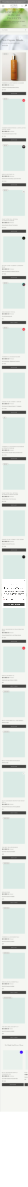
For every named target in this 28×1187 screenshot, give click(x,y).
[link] (7, 1142)
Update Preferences (14, 604)
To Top (13, 1173)
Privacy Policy (8, 1170)
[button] (14, 1147)
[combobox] (4, 1125)
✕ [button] (24, 580)
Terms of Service (14, 1170)
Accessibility (20, 1170)
